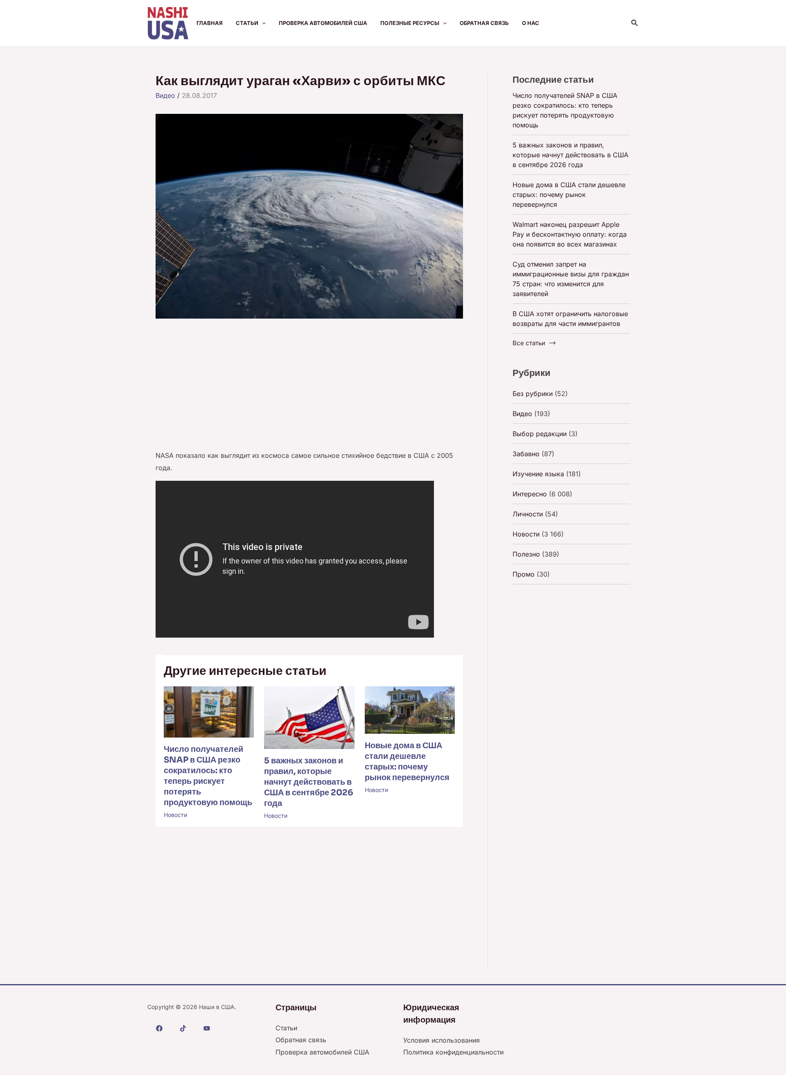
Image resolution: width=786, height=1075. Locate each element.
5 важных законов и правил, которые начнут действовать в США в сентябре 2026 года (308, 782)
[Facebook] (159, 1028)
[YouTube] (207, 1028)
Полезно (526, 554)
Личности (528, 514)
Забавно (526, 454)
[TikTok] (183, 1028)
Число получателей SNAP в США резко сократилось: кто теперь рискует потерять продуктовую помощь (208, 776)
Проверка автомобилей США (323, 23)
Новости (175, 814)
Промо (524, 574)
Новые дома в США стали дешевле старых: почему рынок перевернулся (407, 761)
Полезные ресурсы (409, 23)
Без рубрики (533, 393)
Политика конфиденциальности (453, 1052)
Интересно (530, 494)
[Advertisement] (309, 389)
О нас (530, 23)
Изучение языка (538, 474)
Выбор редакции (540, 434)
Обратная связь (484, 23)
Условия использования (441, 1040)
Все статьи (529, 343)
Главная (209, 23)
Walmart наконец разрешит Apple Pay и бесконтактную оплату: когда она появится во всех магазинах (570, 234)
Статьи (247, 23)
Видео (165, 95)
